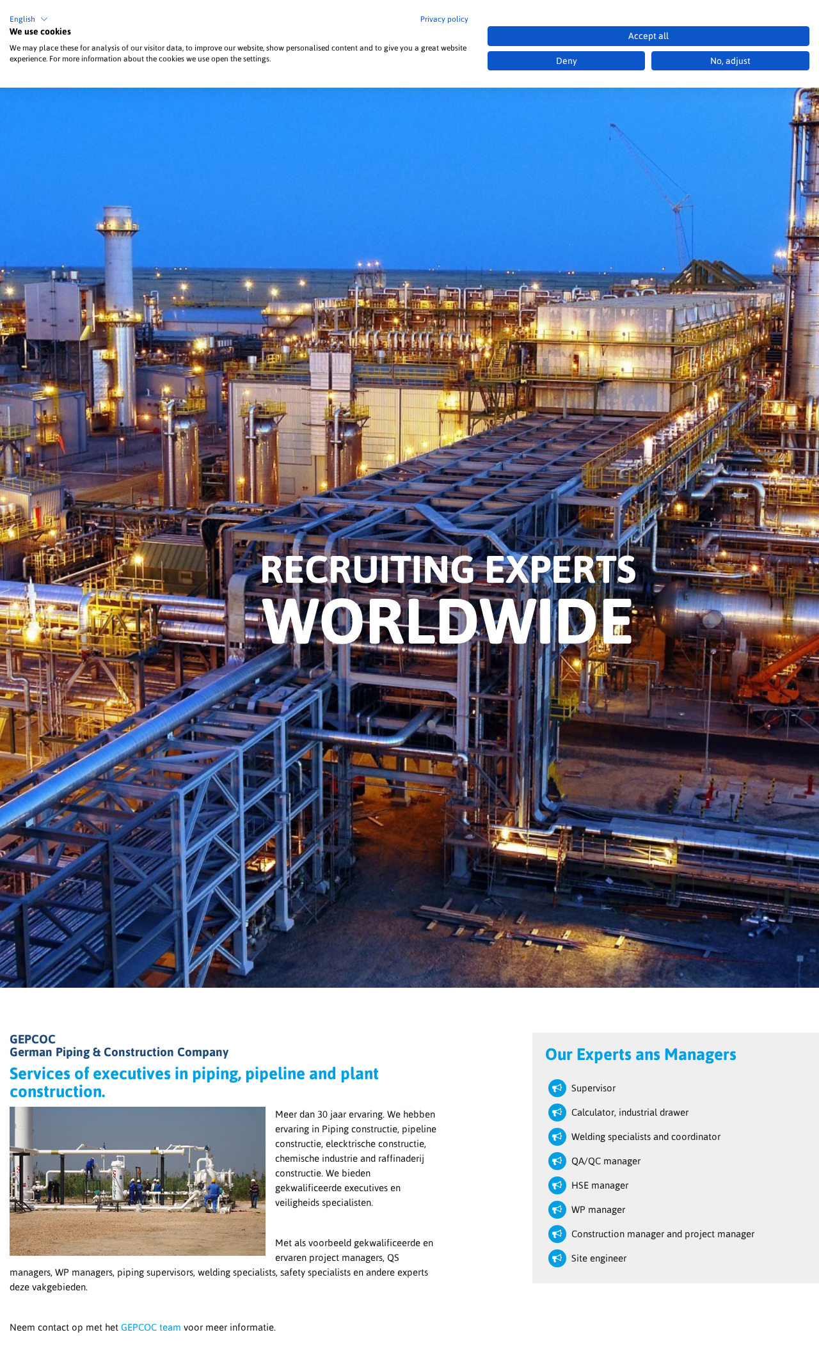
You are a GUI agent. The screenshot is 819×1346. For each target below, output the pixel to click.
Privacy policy (444, 19)
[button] (29, 19)
